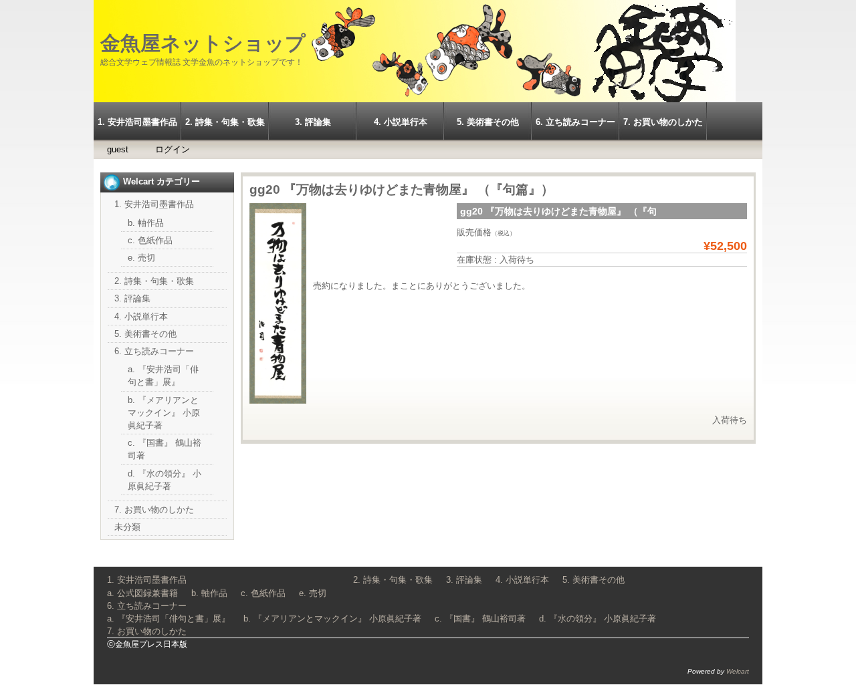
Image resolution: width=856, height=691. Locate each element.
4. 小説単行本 (400, 122)
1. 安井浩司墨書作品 (137, 122)
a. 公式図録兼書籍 (142, 593)
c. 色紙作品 (150, 240)
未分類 (127, 527)
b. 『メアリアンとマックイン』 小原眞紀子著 (164, 412)
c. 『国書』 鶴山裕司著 (480, 618)
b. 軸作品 (146, 223)
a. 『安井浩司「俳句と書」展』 (168, 618)
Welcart (737, 671)
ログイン (172, 149)
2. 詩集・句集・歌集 (225, 122)
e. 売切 (141, 258)
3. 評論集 (313, 122)
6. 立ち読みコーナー (575, 122)
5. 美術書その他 (488, 122)
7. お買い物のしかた (663, 122)
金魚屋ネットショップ (203, 43)
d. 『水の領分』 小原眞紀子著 (597, 618)
